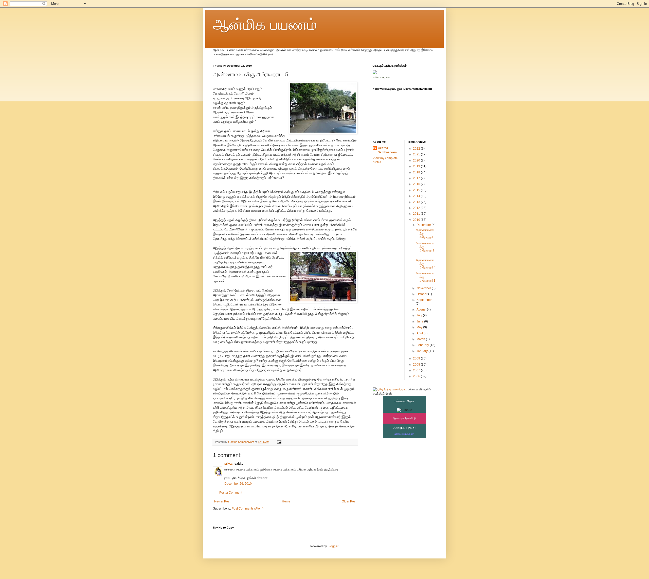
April (420, 333)
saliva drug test (381, 77)
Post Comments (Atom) (247, 508)
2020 (417, 160)
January (422, 351)
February (423, 345)
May (420, 327)
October (422, 294)
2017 (417, 178)
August (422, 309)
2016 (417, 184)
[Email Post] (279, 441)
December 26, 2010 (238, 483)
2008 (417, 364)
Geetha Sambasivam (387, 150)
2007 (417, 370)
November (424, 288)
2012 (417, 208)
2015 (417, 190)
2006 (417, 376)
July (420, 315)
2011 (417, 213)
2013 (417, 202)
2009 (417, 358)
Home (286, 501)
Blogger (333, 546)
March (421, 339)
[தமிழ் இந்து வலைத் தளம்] (390, 389)
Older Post (349, 501)
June (420, 321)
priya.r (229, 463)
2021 (417, 154)
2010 (417, 220)
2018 (417, 172)
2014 (417, 196)
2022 (417, 148)
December (424, 225)
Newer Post (222, 501)
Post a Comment (230, 492)
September (424, 300)
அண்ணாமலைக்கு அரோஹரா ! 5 (425, 249)
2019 (417, 166)
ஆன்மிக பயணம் (265, 24)
